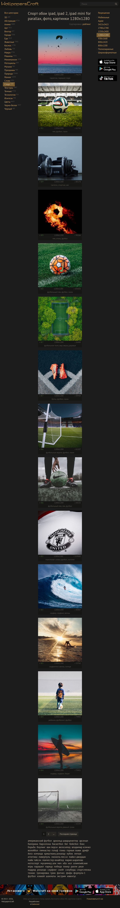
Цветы (9, 101)
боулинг (41, 847)
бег (66, 844)
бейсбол (73, 844)
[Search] (116, 4)
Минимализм (12, 59)
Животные (11, 42)
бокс (82, 844)
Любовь (9, 49)
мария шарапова (74, 860)
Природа (11, 73)
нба (65, 863)
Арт (8, 28)
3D (7, 17)
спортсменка (84, 869)
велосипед (64, 847)
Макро (9, 52)
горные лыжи (74, 850)
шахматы (51, 876)
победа (58, 866)
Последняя (68, 834)
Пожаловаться (92, 899)
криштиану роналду (54, 853)
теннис (31, 873)
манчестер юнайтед (53, 860)
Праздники (11, 70)
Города (9, 35)
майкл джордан (77, 856)
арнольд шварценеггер (65, 840)
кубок (70, 853)
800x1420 (102, 42)
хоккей (41, 876)
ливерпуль (44, 856)
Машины (10, 56)
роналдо (41, 869)
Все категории (11, 12)
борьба (31, 847)
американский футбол (40, 840)
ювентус (71, 876)
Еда (8, 38)
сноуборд (70, 869)
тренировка (43, 873)
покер (66, 866)
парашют (39, 866)
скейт (61, 869)
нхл (70, 863)
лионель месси (59, 856)
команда (38, 853)
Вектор (9, 31)
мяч (59, 863)
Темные (10, 91)
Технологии (11, 94)
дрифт (85, 850)
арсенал (83, 840)
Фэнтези (10, 98)
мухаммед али (48, 863)
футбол (32, 876)
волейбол (33, 850)
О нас (101, 899)
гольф (55, 850)
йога (30, 853)
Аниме (9, 24)
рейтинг (87, 24)
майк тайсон (34, 860)
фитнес (61, 873)
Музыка (9, 66)
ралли (74, 866)
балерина (33, 844)
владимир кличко (81, 847)
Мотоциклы (11, 63)
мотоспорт (33, 863)
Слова (9, 80)
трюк (53, 873)
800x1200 (102, 45)
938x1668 (102, 38)
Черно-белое (12, 105)
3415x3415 (103, 24)
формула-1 (79, 873)
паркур (49, 866)
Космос (10, 45)
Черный (9, 108)
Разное (10, 77)
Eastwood (35, 904)
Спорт (8, 84)
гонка (62, 850)
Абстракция (11, 20)
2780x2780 (103, 28)
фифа (69, 873)
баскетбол (57, 844)
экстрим (61, 876)
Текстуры (10, 87)
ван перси (52, 847)
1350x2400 (103, 31)
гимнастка (45, 850)
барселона (45, 844)
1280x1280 (103, 35)
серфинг (52, 869)
